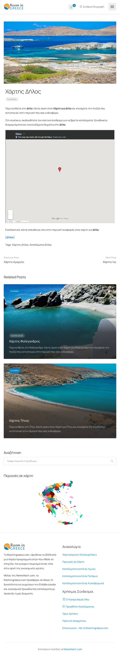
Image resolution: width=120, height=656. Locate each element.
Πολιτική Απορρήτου (74, 621)
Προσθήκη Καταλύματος (79, 606)
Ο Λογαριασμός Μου (77, 599)
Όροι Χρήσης (70, 613)
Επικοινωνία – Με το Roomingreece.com (85, 628)
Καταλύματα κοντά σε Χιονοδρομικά (83, 583)
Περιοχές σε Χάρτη (73, 561)
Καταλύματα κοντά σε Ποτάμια (80, 576)
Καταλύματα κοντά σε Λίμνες (79, 569)
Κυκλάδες (12, 99)
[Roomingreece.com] (13, 6)
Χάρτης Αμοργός (14, 260)
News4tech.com (73, 649)
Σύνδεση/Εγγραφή (93, 6)
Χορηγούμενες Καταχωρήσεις (79, 554)
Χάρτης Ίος (109, 260)
